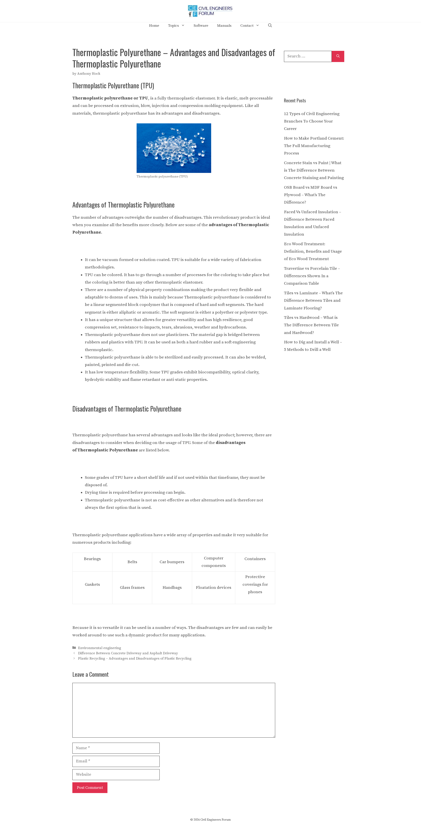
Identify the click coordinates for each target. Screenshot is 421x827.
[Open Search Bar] (270, 25)
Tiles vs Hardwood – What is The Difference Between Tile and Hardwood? (311, 325)
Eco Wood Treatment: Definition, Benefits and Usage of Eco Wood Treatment (313, 251)
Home (154, 25)
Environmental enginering (99, 648)
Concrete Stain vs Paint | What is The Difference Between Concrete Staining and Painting (314, 170)
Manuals (224, 25)
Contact (246, 25)
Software (201, 25)
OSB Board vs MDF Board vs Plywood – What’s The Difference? (310, 195)
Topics (173, 25)
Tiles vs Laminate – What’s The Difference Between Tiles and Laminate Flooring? (313, 301)
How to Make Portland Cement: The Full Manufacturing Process (314, 146)
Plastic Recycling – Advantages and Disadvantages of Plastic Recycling (134, 658)
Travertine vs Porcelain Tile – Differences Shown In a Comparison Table (312, 276)
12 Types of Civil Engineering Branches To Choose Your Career (311, 121)
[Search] (338, 56)
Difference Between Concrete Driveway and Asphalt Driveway (128, 653)
